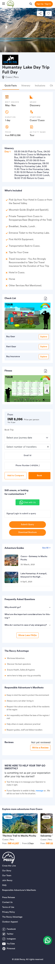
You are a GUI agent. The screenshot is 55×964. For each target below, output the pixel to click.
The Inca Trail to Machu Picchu (19, 836)
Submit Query (27, 524)
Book (39, 476)
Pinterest (11, 949)
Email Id (27, 455)
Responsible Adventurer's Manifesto (19, 890)
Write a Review (40, 747)
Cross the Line (9, 866)
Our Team (6, 876)
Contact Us (7, 902)
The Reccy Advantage (12, 917)
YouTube (11, 944)
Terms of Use (8, 907)
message (39, 791)
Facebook (11, 929)
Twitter (10, 934)
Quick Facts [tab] (11, 85)
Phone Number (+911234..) (28, 465)
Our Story (6, 871)
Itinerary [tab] (25, 85)
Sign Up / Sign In (44, 4)
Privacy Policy (8, 912)
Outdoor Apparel (10, 922)
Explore (43, 337)
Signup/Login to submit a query (21, 514)
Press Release (8, 897)
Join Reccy (7, 880)
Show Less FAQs (27, 635)
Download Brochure (27, 532)
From (28, 843)
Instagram (11, 939)
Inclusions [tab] (40, 85)
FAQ (4, 885)
